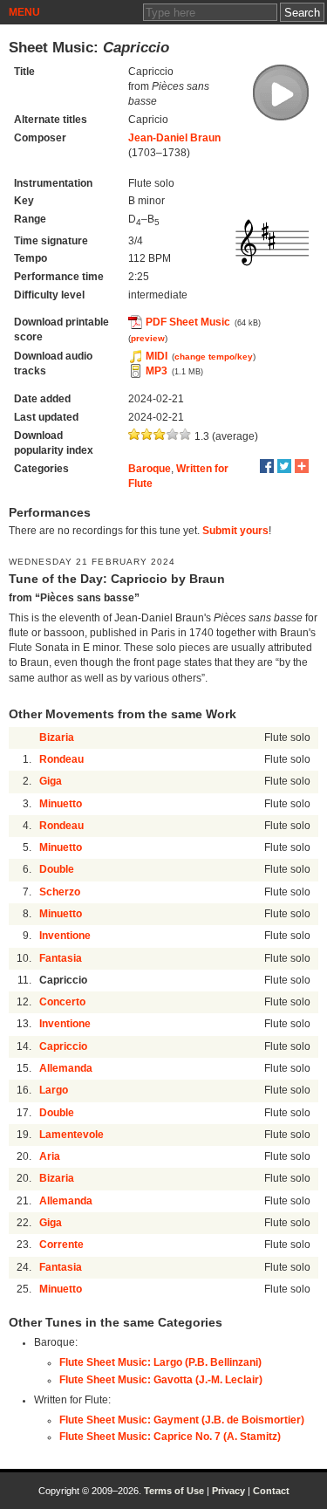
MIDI (156, 356)
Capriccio (63, 1046)
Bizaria (56, 737)
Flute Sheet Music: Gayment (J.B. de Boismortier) (181, 1420)
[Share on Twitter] (284, 466)
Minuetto (60, 804)
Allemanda (65, 1068)
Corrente (61, 1244)
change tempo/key (213, 356)
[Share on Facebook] (267, 466)
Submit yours (235, 530)
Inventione (65, 935)
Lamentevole (71, 1134)
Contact (271, 1490)
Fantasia (60, 958)
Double (56, 869)
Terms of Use (174, 1490)
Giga (50, 781)
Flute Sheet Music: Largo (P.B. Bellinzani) (160, 1362)
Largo (53, 1090)
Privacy (228, 1490)
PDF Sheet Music (188, 322)
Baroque (149, 468)
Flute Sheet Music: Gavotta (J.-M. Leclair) (160, 1380)
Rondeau (61, 759)
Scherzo (59, 892)
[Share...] (302, 466)
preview (148, 338)
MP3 (156, 371)
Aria (49, 1156)
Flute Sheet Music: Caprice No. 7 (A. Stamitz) (170, 1436)
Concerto (62, 1002)
